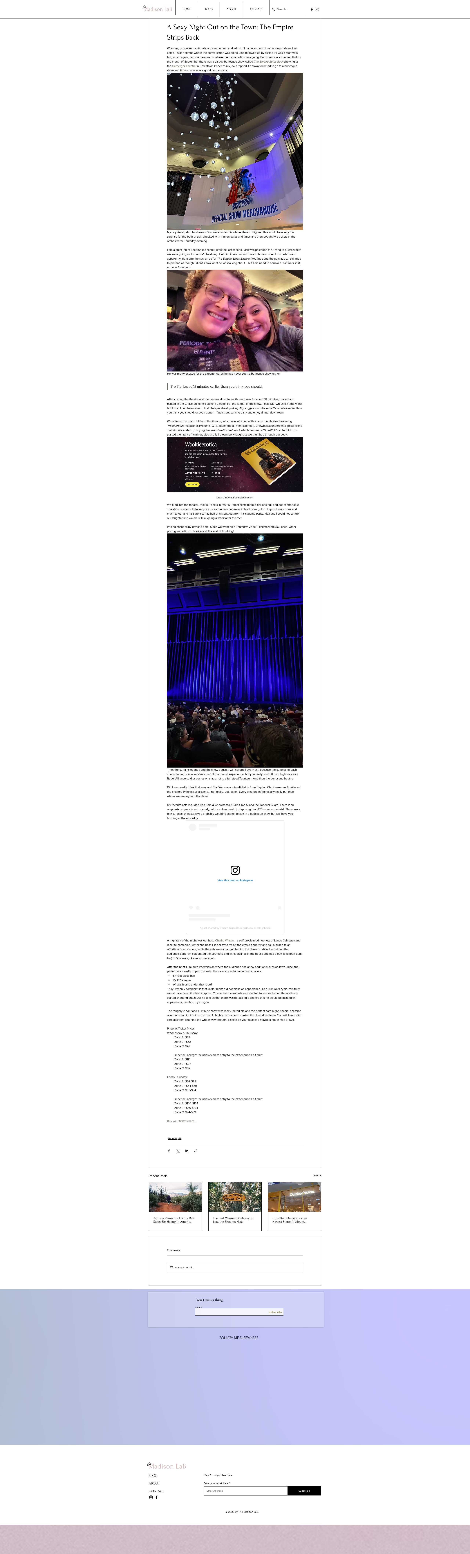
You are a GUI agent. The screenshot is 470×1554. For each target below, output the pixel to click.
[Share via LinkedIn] (187, 1151)
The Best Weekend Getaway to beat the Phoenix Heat (233, 1219)
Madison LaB (167, 1466)
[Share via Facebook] (169, 1151)
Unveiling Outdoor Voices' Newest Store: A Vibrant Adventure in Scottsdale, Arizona (294, 1219)
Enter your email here (216, 1483)
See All (317, 1175)
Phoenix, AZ (174, 1138)
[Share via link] (196, 1151)
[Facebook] (312, 9)
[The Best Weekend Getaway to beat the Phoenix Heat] (235, 1197)
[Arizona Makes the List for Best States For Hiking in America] (175, 1197)
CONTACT (156, 1491)
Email (197, 1307)
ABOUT (154, 1483)
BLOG (153, 1475)
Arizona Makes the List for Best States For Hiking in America (174, 1219)
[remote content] (235, 877)
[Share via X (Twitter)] (178, 1151)
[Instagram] (317, 9)
